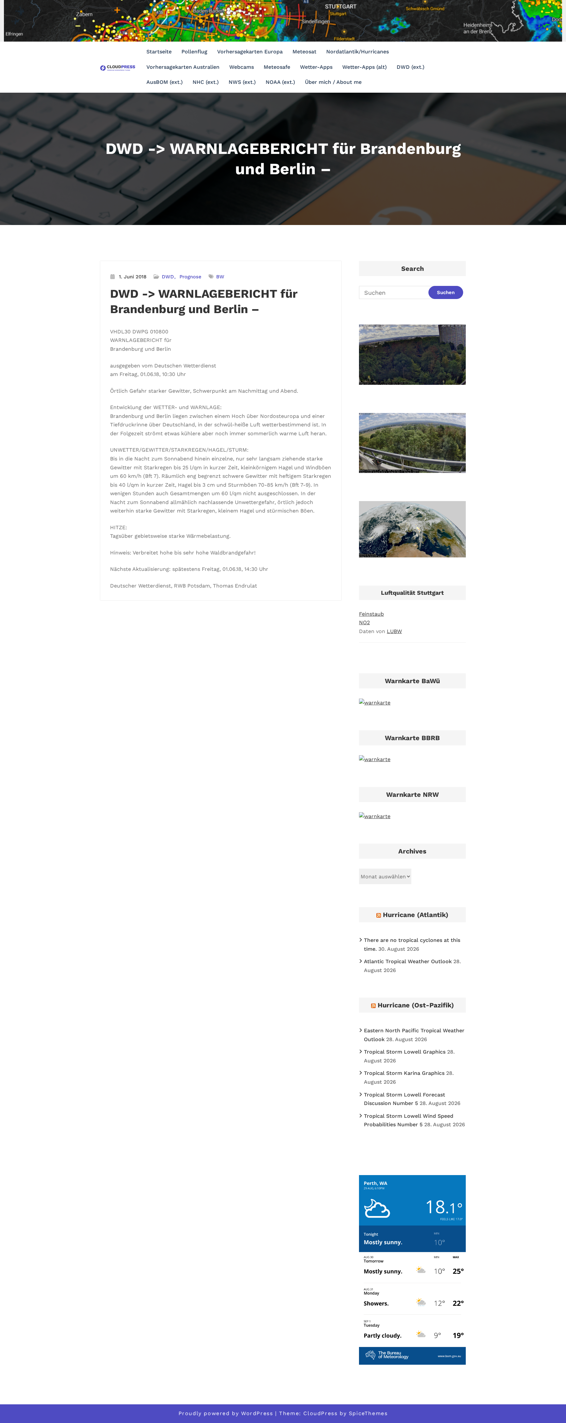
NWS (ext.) (242, 82)
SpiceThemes (368, 1413)
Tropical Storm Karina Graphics (404, 1073)
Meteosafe (277, 67)
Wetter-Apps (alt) (364, 67)
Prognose (190, 277)
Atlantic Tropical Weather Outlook (408, 961)
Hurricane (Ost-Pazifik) (416, 1005)
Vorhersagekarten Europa (250, 51)
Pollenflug (194, 51)
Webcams (241, 67)
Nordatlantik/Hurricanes (357, 51)
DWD (168, 277)
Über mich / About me (333, 82)
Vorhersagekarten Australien (182, 67)
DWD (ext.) (410, 67)
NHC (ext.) (206, 82)
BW (220, 277)
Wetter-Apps (316, 67)
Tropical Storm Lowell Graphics (404, 1052)
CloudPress (320, 1413)
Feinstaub (371, 614)
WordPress (257, 1413)
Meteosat (304, 51)
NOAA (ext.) (280, 82)
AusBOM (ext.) (164, 82)
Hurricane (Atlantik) (415, 915)
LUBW (394, 631)
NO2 (364, 622)
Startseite (159, 51)
